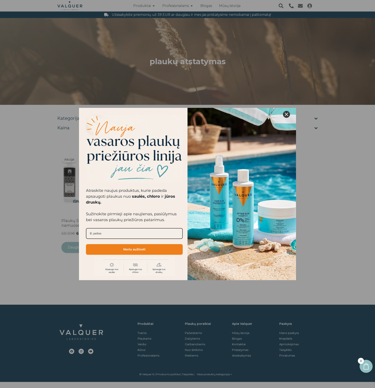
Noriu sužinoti (134, 249)
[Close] (286, 114)
